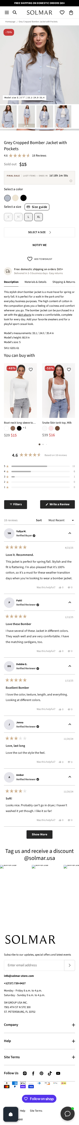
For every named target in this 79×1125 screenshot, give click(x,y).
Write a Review (62, 505)
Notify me (39, 245)
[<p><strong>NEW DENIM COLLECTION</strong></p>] (39, 3)
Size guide (39, 207)
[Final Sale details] (71, 181)
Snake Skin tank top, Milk (57, 423)
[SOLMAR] (39, 12)
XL (38, 217)
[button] (6, 12)
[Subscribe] (69, 965)
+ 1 (24, 428)
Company (11, 1024)
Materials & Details (35, 282)
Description (11, 282)
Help (7, 1041)
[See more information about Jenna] (70, 724)
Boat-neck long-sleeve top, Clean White (20, 423)
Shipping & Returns (63, 282)
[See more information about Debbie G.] (70, 666)
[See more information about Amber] (70, 777)
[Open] (10, 1114)
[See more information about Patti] (70, 602)
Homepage (10, 21)
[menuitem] (8, 116)
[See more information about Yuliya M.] (70, 533)
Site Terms (12, 1057)
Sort (39, 520)
